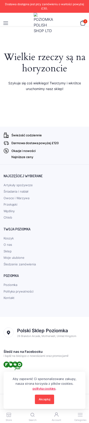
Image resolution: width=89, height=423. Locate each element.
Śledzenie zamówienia (20, 264)
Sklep (8, 251)
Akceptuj (44, 399)
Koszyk (9, 238)
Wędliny (9, 211)
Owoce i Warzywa (16, 198)
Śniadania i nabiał (16, 191)
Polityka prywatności (18, 291)
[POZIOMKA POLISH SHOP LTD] (45, 23)
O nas (8, 244)
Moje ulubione (14, 257)
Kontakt (9, 298)
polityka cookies (44, 388)
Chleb (8, 217)
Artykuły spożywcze (18, 185)
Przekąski (10, 204)
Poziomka (10, 285)
